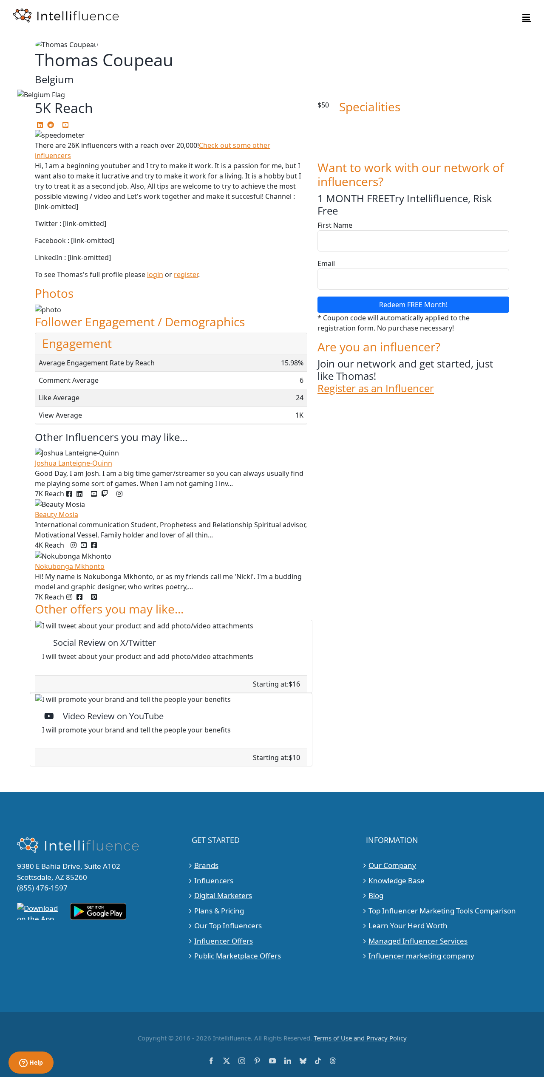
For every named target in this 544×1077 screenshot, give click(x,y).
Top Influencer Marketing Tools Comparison (442, 911)
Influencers (213, 880)
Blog (375, 895)
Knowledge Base (396, 880)
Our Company (392, 865)
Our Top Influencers (228, 925)
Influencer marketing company (421, 956)
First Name (334, 225)
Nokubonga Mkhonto (70, 566)
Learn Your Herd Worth (408, 925)
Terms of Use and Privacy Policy (360, 1038)
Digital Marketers (223, 895)
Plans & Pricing (219, 911)
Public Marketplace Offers (237, 956)
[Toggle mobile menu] (526, 17)
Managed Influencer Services (418, 941)
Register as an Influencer (375, 388)
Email (326, 263)
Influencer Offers (223, 941)
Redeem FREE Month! (413, 304)
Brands (206, 865)
